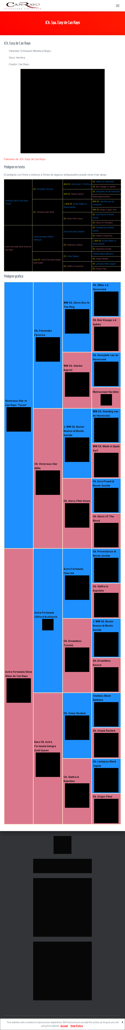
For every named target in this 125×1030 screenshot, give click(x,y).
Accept (64, 1026)
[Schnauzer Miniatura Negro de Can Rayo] (24, 6)
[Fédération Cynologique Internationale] (62, 844)
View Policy (76, 1026)
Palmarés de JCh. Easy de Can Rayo (25, 159)
